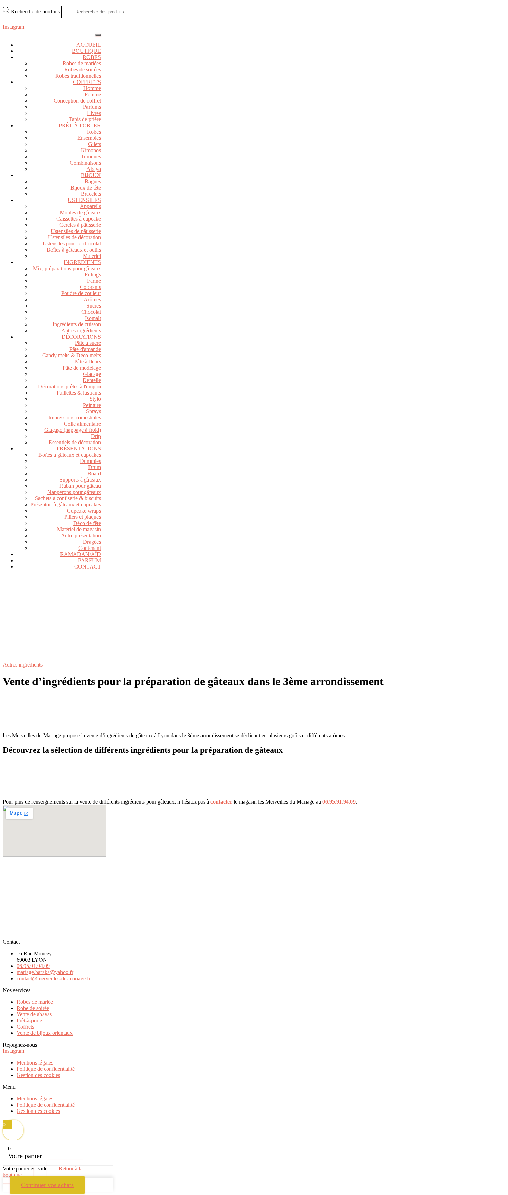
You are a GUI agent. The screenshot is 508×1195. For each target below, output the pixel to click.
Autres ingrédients (81, 330)
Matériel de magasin (79, 529)
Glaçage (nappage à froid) (72, 430)
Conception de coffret (77, 101)
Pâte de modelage (82, 368)
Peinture (92, 405)
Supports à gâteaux (80, 480)
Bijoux (91, 175)
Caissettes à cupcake (78, 219)
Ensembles (89, 138)
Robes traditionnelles (78, 76)
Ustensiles (84, 200)
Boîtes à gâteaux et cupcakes (69, 455)
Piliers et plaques (82, 517)
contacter (221, 802)
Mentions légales (35, 1063)
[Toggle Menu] (98, 35)
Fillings (93, 275)
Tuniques (91, 156)
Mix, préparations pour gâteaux (67, 268)
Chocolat (91, 312)
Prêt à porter (80, 125)
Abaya (93, 169)
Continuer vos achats (47, 1185)
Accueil (88, 45)
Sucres (93, 306)
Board (94, 473)
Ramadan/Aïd (80, 554)
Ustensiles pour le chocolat (72, 243)
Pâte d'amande (85, 349)
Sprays (93, 411)
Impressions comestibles (74, 417)
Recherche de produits (36, 11)
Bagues (93, 181)
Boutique (86, 51)
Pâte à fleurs (87, 362)
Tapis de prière (85, 119)
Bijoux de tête (85, 188)
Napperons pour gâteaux (74, 492)
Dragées (92, 542)
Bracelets (91, 194)
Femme (93, 94)
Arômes (92, 299)
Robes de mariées (82, 63)
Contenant (89, 548)
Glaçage (92, 374)
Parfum (89, 560)
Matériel (92, 256)
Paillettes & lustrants (79, 393)
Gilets (94, 144)
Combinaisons (85, 163)
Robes (92, 57)
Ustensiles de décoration (74, 237)
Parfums (92, 107)
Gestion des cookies (38, 1075)
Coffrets (87, 82)
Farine (94, 281)
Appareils (90, 206)
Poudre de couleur (81, 293)
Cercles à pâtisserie (80, 225)
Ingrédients (82, 262)
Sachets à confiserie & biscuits (68, 498)
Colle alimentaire (82, 424)
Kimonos (91, 150)
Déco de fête (87, 523)
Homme (92, 88)
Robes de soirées (82, 69)
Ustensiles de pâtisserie (76, 231)
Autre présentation (81, 535)
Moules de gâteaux (80, 212)
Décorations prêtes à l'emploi (69, 386)
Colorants (90, 287)
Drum (94, 467)
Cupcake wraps (84, 511)
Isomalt (93, 318)
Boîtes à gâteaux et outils (74, 250)
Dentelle (92, 380)
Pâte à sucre (88, 343)
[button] (254, 1087)
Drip (96, 436)
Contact (87, 567)
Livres (94, 113)
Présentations (79, 448)
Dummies (90, 461)
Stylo (95, 399)
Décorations (81, 337)
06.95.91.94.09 (339, 802)
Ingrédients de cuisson (77, 324)
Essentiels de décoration (75, 442)
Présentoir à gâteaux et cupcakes (65, 504)
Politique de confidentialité (46, 1069)
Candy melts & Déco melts (71, 355)
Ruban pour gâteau (80, 486)
